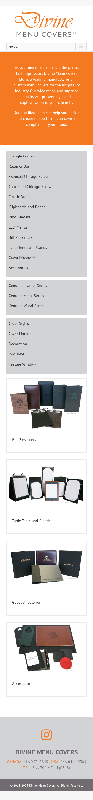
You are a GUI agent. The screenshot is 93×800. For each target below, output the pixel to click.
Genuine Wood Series (26, 305)
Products (46, 407)
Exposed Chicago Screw (28, 176)
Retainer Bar (19, 166)
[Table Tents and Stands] (46, 485)
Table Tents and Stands (28, 247)
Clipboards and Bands (27, 206)
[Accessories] (46, 648)
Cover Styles (19, 323)
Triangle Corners (22, 156)
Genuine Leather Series (28, 285)
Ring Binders (19, 217)
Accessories (18, 267)
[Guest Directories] (46, 567)
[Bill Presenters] (46, 404)
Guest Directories (23, 257)
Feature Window (22, 364)
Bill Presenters (21, 237)
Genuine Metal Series (26, 295)
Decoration (18, 343)
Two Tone (16, 353)
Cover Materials (21, 333)
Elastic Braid (19, 196)
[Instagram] (46, 734)
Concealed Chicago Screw (30, 186)
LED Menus (18, 227)
